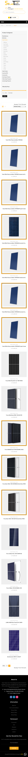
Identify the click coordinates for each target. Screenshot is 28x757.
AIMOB (22, 754)
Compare (19, 139)
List (5, 107)
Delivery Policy (14, 712)
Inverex (5, 47)
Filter (5, 96)
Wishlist (14, 731)
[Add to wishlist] (8, 139)
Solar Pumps (5, 71)
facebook (11, 697)
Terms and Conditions (14, 707)
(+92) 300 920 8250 (18, 9)
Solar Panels (8, 25)
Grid (3, 107)
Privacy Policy (14, 710)
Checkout (14, 727)
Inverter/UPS (5, 73)
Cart (14, 724)
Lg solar (5, 54)
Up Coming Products (6, 81)
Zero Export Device (6, 77)
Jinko (5, 63)
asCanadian (6, 45)
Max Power (6, 56)
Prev (4, 665)
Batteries (4, 38)
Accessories (4, 75)
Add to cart (14, 139)
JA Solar (5, 49)
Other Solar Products (6, 79)
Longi (5, 68)
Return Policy (14, 714)
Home (2, 25)
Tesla (5, 65)
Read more (14, 518)
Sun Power (6, 44)
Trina (5, 67)
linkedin (14, 697)
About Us (14, 705)
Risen (5, 53)
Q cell (5, 58)
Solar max (6, 51)
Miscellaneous (5, 36)
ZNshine (5, 42)
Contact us (14, 729)
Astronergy (6, 61)
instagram (17, 697)
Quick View (24, 112)
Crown (5, 60)
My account (14, 722)
